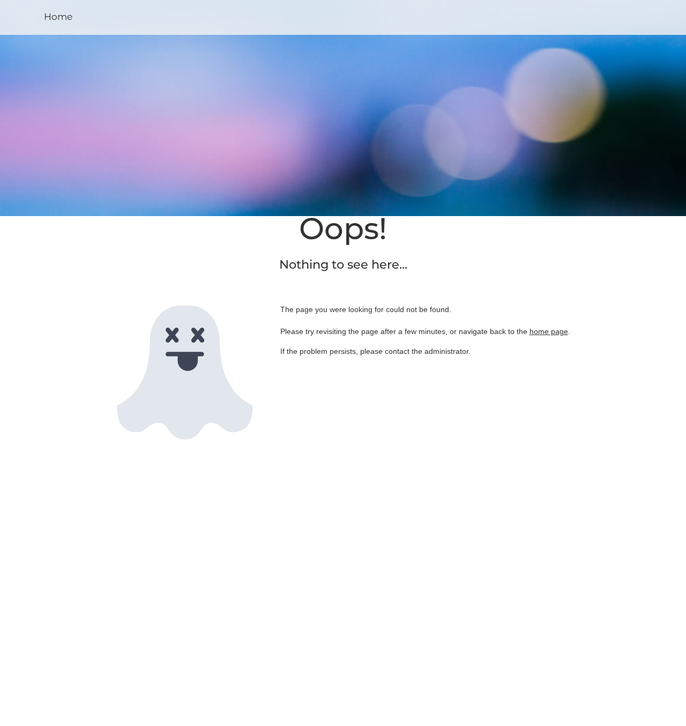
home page (549, 331)
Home (58, 16)
